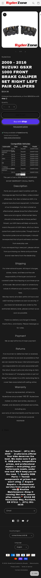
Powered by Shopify (21, 563)
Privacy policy (15, 566)
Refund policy (34, 563)
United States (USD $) (19, 535)
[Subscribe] (34, 510)
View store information (12, 138)
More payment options (20, 126)
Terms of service (27, 566)
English (19, 547)
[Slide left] (15, 51)
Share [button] (6, 430)
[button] (2, 3)
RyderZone (11, 563)
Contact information (21, 570)
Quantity (5, 102)
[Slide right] (25, 51)
